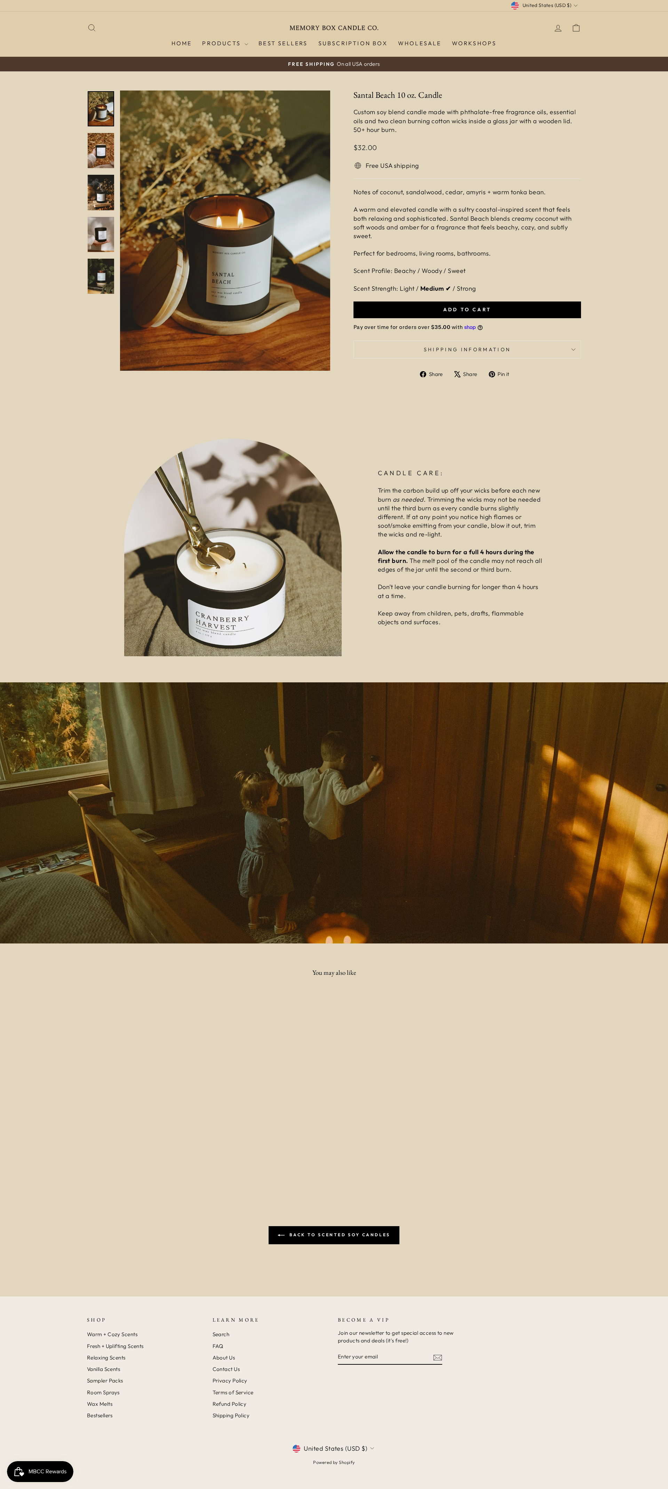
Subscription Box (353, 43)
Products (222, 43)
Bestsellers (100, 1415)
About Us (224, 1357)
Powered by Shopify (334, 1462)
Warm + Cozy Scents (112, 1334)
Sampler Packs (105, 1380)
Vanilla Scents (103, 1369)
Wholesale (420, 43)
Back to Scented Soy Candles (338, 1234)
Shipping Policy (231, 1415)
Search (221, 1334)
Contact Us (226, 1369)
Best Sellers (283, 43)
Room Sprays (103, 1392)
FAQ (218, 1346)
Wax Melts (99, 1404)
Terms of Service (233, 1392)
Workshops (474, 43)
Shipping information (467, 349)
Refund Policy (230, 1404)
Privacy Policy (230, 1380)
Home (182, 43)
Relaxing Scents (106, 1357)
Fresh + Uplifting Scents (115, 1346)
